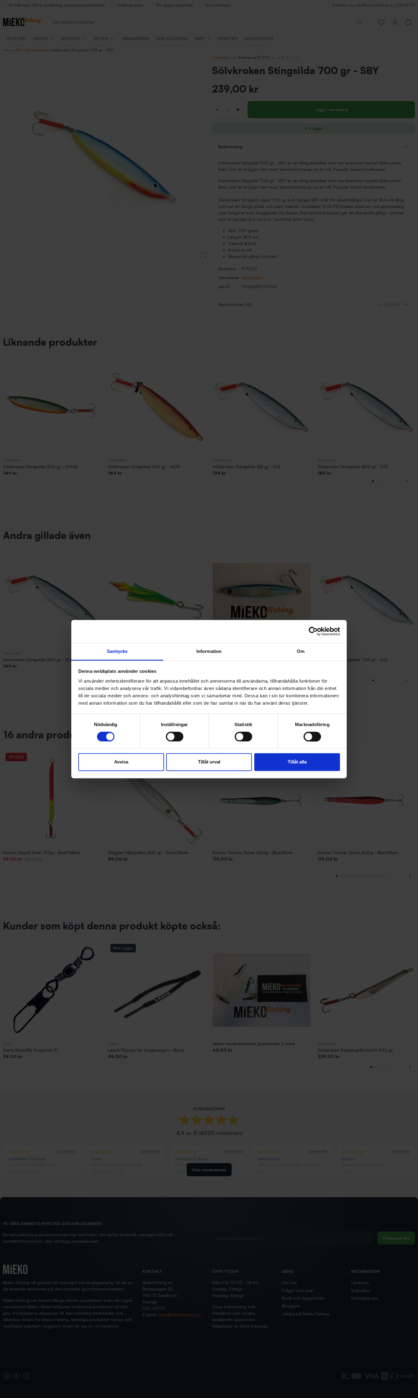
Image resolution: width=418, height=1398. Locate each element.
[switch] (174, 736)
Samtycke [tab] (117, 651)
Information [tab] (209, 651)
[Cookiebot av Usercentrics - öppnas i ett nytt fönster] (313, 631)
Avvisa (121, 762)
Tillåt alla (297, 762)
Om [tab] (300, 651)
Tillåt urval (209, 762)
